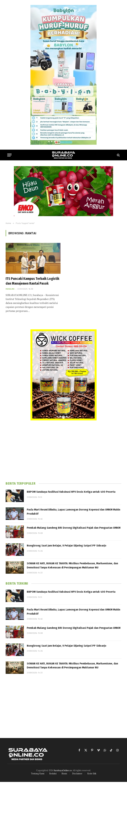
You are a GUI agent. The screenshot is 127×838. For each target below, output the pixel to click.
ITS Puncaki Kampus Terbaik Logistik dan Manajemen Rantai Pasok (32, 281)
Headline (10, 289)
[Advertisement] (63, 451)
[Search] (118, 155)
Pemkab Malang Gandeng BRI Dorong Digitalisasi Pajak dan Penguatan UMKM (73, 527)
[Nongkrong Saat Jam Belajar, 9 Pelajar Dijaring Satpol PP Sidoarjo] (15, 549)
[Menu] (9, 155)
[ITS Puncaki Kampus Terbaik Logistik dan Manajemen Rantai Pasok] (33, 258)
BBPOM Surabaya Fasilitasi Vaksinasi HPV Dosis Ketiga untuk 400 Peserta (71, 491)
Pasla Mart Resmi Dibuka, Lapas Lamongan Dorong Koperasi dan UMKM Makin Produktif (73, 511)
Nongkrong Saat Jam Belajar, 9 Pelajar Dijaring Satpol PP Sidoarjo (66, 545)
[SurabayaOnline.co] (63, 155)
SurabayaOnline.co (63, 770)
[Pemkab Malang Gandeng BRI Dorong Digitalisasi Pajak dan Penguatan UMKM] (15, 532)
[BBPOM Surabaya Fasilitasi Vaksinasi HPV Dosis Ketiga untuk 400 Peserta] (15, 496)
